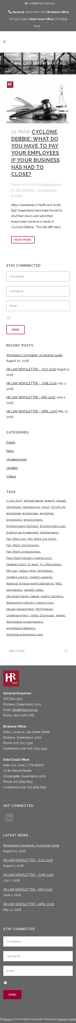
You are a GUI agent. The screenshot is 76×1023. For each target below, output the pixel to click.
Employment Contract (22, 526)
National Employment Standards (30, 583)
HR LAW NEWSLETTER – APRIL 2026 (31, 411)
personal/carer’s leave (22, 596)
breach (50, 500)
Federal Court (16, 564)
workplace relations (20, 628)
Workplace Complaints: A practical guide (34, 355)
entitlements (49, 532)
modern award (17, 577)
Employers (14, 519)
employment (33, 519)
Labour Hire (27, 570)
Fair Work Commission (22, 545)
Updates (12, 468)
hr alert (33, 564)
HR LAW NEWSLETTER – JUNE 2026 (31, 383)
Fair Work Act (16, 538)
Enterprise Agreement (22, 532)
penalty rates (33, 589)
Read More (23, 239)
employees (30, 513)
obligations (14, 589)
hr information (50, 564)
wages (60, 615)
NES (59, 583)
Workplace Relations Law (24, 634)
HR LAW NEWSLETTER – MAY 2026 (30, 397)
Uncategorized (50, 184)
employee (13, 513)
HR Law (11, 570)
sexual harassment (20, 609)
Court (45, 507)
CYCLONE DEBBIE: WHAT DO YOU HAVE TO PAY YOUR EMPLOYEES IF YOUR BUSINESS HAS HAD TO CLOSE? (35, 153)
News (10, 451)
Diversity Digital (67, 1019)
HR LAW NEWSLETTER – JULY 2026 (31, 369)
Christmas (13, 507)
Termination (44, 609)
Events (10, 442)
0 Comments (47, 190)
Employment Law (52, 526)
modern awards (40, 577)
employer (47, 513)
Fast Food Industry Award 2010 (29, 558)
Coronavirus (31, 507)
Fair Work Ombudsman (23, 551)
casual (61, 500)
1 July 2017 (14, 500)
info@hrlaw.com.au (25, 710)
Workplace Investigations (24, 621)
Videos (11, 476)
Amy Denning (25, 190)
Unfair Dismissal (42, 615)
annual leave (33, 500)
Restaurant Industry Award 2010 (30, 602)
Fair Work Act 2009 (42, 538)
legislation (45, 570)
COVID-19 (58, 507)
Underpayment (17, 615)
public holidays (52, 596)
